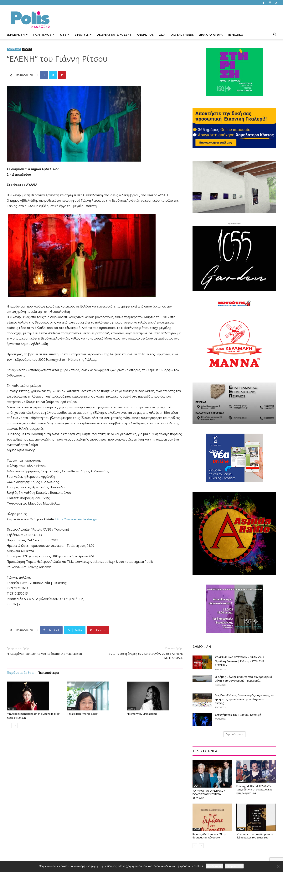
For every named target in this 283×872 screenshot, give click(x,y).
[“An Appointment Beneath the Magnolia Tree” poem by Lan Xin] (35, 696)
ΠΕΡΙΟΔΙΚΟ (235, 34)
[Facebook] (263, 2)
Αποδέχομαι (214, 866)
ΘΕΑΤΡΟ (27, 49)
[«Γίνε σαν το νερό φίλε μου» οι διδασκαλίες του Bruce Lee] (256, 817)
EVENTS (197, 785)
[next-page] (15, 725)
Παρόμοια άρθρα (20, 672)
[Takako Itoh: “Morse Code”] (95, 696)
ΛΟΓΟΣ (11, 708)
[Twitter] (276, 2)
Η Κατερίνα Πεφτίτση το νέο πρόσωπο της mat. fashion (44, 653)
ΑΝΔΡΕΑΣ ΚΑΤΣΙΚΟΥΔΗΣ (114, 34)
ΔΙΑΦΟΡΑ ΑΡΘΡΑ (211, 34)
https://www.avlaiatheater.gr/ (76, 519)
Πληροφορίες (234, 866)
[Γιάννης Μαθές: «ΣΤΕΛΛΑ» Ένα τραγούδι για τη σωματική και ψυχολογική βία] (256, 771)
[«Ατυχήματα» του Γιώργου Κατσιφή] (202, 719)
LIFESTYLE (82, 34)
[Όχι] (278, 866)
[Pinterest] (62, 75)
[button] (274, 35)
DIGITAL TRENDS (182, 34)
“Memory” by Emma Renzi (142, 713)
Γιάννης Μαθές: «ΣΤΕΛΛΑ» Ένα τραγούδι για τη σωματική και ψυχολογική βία (254, 789)
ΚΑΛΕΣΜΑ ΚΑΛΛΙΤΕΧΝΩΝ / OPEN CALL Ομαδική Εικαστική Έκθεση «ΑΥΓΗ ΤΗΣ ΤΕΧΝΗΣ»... (240, 661)
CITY (63, 34)
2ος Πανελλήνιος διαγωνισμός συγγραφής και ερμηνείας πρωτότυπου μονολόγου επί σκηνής (245, 699)
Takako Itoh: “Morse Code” (82, 713)
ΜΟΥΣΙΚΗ (242, 781)
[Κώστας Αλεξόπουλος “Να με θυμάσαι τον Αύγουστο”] (212, 817)
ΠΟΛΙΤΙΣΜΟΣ (42, 34)
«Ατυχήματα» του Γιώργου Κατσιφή (238, 715)
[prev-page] (9, 725)
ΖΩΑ (162, 34)
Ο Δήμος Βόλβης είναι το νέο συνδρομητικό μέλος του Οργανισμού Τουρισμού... (243, 678)
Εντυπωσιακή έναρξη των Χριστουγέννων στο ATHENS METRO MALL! (146, 656)
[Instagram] (270, 2)
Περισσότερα (48, 672)
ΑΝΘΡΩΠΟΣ (145, 34)
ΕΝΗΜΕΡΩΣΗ (16, 34)
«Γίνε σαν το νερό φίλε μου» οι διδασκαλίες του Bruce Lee (254, 835)
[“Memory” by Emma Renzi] (155, 696)
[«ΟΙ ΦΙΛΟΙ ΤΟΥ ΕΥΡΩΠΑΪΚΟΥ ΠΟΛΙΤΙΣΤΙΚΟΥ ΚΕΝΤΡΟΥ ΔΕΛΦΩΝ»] (212, 773)
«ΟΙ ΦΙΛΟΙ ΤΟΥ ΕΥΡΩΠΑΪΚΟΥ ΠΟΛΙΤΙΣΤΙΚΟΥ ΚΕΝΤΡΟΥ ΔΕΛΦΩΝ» (209, 794)
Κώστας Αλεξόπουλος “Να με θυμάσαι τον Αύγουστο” (210, 835)
